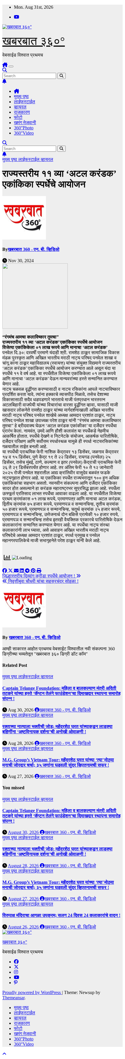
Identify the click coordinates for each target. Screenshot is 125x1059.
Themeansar (13, 997)
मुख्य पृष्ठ (21, 96)
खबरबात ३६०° (33, 41)
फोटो (18, 117)
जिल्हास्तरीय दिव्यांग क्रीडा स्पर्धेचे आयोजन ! (39, 575)
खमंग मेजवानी (25, 122)
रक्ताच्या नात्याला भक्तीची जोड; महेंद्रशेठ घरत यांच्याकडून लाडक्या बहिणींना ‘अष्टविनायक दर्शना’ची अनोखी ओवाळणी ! (57, 729)
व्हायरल (20, 106)
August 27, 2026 (24, 898)
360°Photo (23, 127)
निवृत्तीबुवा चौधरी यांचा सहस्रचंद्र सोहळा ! (42, 581)
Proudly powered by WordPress (32, 992)
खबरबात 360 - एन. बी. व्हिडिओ (33, 249)
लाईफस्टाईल (24, 101)
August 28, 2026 (24, 865)
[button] (4, 70)
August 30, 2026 (24, 832)
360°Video (24, 133)
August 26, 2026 (24, 926)
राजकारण (22, 112)
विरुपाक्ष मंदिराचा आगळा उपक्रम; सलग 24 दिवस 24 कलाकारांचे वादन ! (61, 915)
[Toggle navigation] (11, 66)
